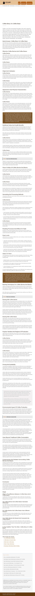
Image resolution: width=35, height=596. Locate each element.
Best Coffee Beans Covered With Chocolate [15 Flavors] (13, 561)
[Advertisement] (17, 15)
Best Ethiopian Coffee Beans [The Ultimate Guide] (12, 573)
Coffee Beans (23, 3)
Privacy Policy (4, 593)
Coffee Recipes (29, 3)
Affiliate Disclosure (9, 593)
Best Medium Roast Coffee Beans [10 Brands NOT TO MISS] (14, 559)
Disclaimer (14, 593)
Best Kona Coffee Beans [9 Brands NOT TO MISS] (12, 567)
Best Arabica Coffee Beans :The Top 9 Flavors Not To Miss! (14, 565)
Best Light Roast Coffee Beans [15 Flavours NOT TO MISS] (14, 575)
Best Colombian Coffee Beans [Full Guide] (11, 569)
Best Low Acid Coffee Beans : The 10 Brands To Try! (13, 563)
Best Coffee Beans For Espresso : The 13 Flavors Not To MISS (14, 571)
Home (19, 3)
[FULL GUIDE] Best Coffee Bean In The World (12, 557)
